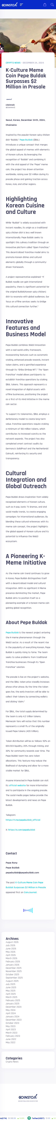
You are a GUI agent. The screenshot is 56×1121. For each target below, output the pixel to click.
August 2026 (12, 942)
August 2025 (12, 981)
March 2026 (11, 958)
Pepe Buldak (26, 139)
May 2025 (10, 990)
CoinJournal (30, 892)
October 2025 (12, 974)
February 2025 (13, 1000)
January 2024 (12, 1016)
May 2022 (10, 1042)
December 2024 (13, 1007)
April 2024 (11, 1013)
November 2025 (14, 971)
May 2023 (10, 1026)
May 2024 (10, 1010)
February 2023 (13, 1036)
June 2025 (11, 987)
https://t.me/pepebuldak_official (23, 820)
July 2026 (10, 945)
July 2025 (10, 984)
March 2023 (11, 1032)
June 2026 (11, 948)
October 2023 (12, 1023)
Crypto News (13, 62)
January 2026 (12, 964)
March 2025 (11, 997)
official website (17, 785)
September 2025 (14, 977)
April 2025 (11, 994)
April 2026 (11, 955)
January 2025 (12, 1003)
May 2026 (10, 952)
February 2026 (13, 961)
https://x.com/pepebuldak (21, 829)
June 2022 (11, 1039)
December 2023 (13, 1019)
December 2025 (13, 968)
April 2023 (11, 1029)
